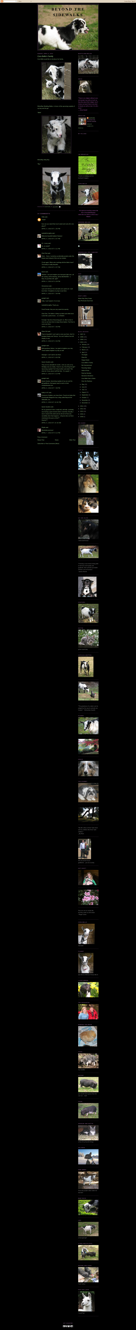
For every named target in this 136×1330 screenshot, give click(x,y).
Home (56, 440)
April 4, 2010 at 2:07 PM (51, 238)
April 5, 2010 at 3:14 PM (51, 373)
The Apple (84, 354)
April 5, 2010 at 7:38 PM (51, 388)
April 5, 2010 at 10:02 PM (51, 402)
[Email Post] (59, 206)
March (84, 349)
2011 (81, 406)
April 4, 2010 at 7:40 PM (51, 326)
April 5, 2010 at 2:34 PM (51, 341)
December (85, 402)
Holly (43, 217)
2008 (82, 337)
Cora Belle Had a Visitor (88, 378)
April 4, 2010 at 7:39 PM (51, 293)
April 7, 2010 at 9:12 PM (51, 433)
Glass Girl (44, 331)
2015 (82, 414)
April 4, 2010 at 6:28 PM (51, 281)
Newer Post (40, 440)
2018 (82, 416)
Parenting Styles (86, 368)
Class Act (84, 357)
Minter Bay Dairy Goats (85, 298)
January (84, 344)
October (84, 397)
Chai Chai (44, 253)
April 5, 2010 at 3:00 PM (51, 357)
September (85, 395)
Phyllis (43, 427)
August (84, 392)
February (85, 347)
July (83, 389)
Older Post (72, 440)
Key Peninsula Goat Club (85, 300)
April (83, 352)
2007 (82, 334)
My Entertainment (87, 365)
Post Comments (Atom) (52, 443)
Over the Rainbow (87, 381)
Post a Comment (42, 437)
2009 (82, 339)
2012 (82, 408)
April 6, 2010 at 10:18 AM (51, 423)
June (83, 387)
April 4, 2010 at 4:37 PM (51, 267)
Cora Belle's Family (87, 362)
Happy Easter (85, 360)
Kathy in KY (45, 392)
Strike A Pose (85, 370)
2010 (82, 342)
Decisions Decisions (87, 375)
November (85, 400)
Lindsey (86, 176)
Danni (43, 271)
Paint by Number (86, 373)
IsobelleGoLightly (47, 233)
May (83, 384)
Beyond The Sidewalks (68, 11)
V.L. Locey (45, 243)
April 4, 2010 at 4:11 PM (51, 248)
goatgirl (44, 298)
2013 (82, 411)
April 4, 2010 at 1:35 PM (51, 228)
